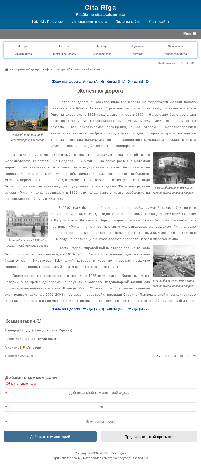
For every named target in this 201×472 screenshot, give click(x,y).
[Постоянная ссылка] (188, 356)
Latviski (38, 22)
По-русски (55, 22)
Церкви (64, 46)
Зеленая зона (102, 53)
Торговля (137, 53)
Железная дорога (66, 81)
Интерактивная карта (89, 22)
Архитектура (23, 53)
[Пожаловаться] (181, 356)
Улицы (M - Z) (138, 81)
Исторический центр (25, 69)
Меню (188, 34)
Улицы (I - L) (116, 81)
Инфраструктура (175, 53)
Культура (102, 46)
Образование (176, 46)
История (23, 46)
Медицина (137, 46)
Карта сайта (159, 22)
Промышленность (64, 53)
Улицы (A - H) (93, 81)
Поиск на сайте (127, 22)
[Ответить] (194, 356)
